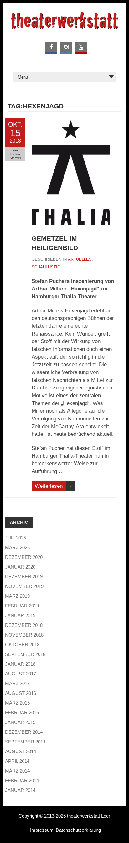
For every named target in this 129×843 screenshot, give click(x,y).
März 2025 (17, 547)
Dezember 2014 (24, 732)
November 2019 (24, 586)
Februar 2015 (22, 712)
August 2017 (20, 673)
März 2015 (17, 702)
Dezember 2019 (24, 576)
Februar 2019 (22, 605)
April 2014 (17, 761)
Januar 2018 (20, 664)
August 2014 (20, 751)
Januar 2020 (20, 567)
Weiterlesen (49, 486)
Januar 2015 (20, 722)
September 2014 (25, 741)
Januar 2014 (20, 790)
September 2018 (25, 654)
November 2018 (24, 634)
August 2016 (20, 693)
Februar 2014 (22, 780)
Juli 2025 (15, 537)
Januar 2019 (20, 615)
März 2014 (17, 770)
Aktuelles (80, 259)
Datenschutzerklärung (78, 830)
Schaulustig (46, 267)
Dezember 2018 (24, 625)
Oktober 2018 (22, 644)
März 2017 (17, 683)
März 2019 (17, 596)
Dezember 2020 (24, 557)
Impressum (42, 830)
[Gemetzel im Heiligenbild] (71, 121)
